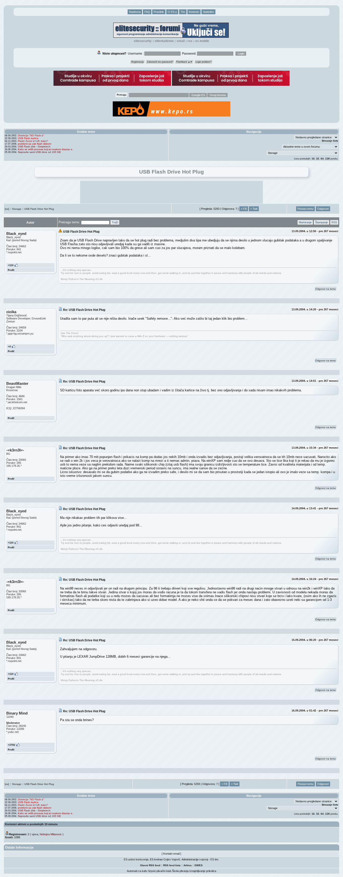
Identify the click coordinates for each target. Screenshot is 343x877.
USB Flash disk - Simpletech (34, 146)
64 (322, 158)
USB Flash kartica (28, 138)
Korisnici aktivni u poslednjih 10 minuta (31, 824)
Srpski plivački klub (159, 870)
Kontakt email (171, 853)
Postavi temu (305, 208)
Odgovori (323, 208)
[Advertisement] (171, 192)
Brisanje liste (330, 140)
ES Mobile (202, 41)
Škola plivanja (180, 870)
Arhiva (188, 865)
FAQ (147, 11)
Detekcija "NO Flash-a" (31, 135)
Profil (11, 270)
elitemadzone (164, 41)
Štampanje (321, 222)
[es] (7, 208)
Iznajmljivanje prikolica (202, 870)
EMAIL (181, 41)
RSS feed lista (172, 865)
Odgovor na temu (325, 288)
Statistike (208, 11)
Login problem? (203, 62)
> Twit (253, 208)
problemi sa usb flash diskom (34, 143)
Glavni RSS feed (150, 865)
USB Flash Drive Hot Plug (39, 208)
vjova (35, 834)
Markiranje (305, 222)
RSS (190, 41)
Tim (183, 11)
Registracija (137, 62)
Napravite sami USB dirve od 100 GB (39, 152)
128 (327, 158)
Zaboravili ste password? (160, 62)
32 (317, 158)
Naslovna (135, 11)
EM (196, 865)
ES (201, 865)
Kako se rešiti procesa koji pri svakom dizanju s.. (46, 149)
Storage (16, 208)
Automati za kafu (137, 870)
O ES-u (172, 11)
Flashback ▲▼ (184, 62)
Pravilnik (159, 11)
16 (313, 158)
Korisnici (194, 11)
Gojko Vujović (171, 859)
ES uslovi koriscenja (136, 859)
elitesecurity (143, 41)
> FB (244, 208)
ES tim (214, 859)
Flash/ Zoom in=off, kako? (33, 141)
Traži (115, 222)
